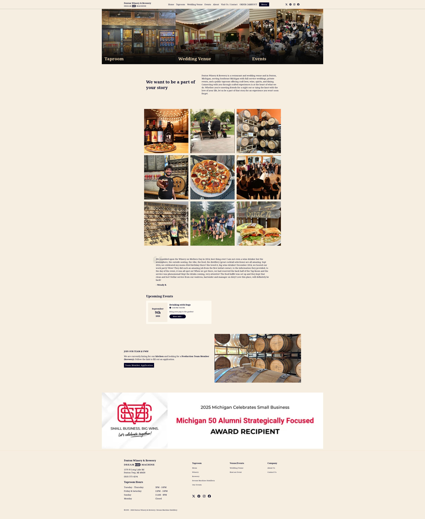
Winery (195, 472)
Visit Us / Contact (229, 4)
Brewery (195, 476)
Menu (264, 4)
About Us (271, 468)
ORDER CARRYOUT (248, 4)
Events (208, 4)
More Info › (177, 316)
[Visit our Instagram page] (294, 4)
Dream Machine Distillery (203, 480)
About (216, 4)
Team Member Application (139, 365)
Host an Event (236, 472)
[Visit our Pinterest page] (290, 4)
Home (171, 4)
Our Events (197, 485)
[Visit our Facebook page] (298, 4)
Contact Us (271, 472)
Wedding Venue (195, 4)
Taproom (180, 4)
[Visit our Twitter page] (286, 4)
